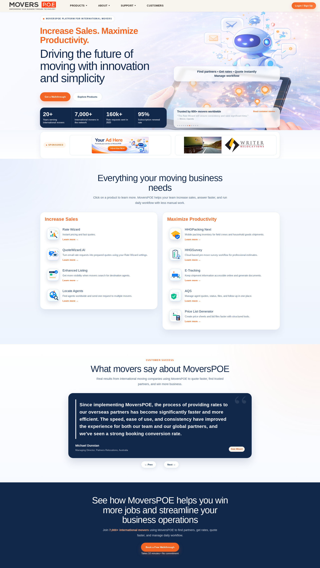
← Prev (149, 464)
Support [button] (127, 5)
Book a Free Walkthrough (160, 547)
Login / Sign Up (304, 5)
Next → (171, 464)
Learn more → (70, 239)
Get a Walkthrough (55, 96)
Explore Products (87, 96)
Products (77, 5)
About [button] (103, 5)
